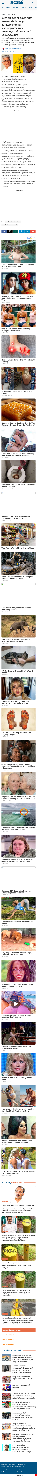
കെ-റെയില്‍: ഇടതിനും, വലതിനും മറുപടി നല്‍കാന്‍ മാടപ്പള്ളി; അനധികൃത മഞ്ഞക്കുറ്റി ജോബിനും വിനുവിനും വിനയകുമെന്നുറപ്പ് (17, 1320)
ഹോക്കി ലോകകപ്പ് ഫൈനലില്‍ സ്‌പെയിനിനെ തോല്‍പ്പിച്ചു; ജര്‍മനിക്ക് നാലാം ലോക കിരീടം (23, 1396)
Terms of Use (22, 1464)
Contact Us (12, 1464)
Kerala (23, 7)
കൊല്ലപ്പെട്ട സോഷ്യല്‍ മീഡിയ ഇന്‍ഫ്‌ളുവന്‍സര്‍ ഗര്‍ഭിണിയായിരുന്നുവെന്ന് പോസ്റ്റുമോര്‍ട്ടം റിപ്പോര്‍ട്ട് (23, 1437)
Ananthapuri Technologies (18, 1472)
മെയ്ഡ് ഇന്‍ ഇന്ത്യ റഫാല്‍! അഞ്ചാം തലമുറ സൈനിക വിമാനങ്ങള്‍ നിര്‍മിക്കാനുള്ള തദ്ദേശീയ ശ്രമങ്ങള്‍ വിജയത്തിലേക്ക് (22, 1359)
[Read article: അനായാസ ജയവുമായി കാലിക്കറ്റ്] (6, 1387)
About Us (4, 1464)
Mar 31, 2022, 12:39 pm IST (9, 52)
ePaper (15, 7)
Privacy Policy (5, 1466)
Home (3, 14)
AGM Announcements (18, 1466)
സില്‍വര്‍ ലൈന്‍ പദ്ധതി (9, 225)
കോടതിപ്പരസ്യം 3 (8, 1344)
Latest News (5, 7)
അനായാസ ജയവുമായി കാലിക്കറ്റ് (21, 1386)
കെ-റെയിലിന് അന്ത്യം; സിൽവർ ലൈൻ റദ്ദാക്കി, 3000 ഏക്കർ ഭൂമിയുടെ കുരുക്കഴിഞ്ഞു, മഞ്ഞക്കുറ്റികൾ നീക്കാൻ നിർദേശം (18, 1237)
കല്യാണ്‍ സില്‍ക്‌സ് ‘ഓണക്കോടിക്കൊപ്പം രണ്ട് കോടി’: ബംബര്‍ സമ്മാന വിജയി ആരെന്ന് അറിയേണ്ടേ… (24, 1427)
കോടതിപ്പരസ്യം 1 (8, 1335)
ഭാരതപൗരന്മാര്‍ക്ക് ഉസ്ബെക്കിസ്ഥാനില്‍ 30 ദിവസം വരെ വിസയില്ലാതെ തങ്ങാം (22, 1416)
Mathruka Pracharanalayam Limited (12, 1470)
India (30, 7)
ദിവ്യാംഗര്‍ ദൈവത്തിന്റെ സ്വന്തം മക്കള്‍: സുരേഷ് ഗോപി (23, 1377)
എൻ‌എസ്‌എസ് (10, 222)
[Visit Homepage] (16, 2)
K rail (18, 222)
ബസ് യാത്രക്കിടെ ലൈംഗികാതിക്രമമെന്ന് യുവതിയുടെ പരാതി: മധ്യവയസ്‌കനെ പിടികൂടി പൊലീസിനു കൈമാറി (21, 1449)
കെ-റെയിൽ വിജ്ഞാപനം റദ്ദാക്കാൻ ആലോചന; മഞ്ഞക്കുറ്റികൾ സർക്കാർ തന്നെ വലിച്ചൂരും (17, 1265)
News (8, 14)
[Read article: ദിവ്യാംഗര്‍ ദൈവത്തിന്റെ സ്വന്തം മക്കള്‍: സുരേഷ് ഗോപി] (6, 1379)
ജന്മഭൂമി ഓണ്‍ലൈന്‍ (13, 49)
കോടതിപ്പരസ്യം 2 (8, 1340)
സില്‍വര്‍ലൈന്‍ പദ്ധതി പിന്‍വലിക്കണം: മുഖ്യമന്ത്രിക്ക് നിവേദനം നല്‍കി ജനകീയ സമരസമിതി (15, 1292)
